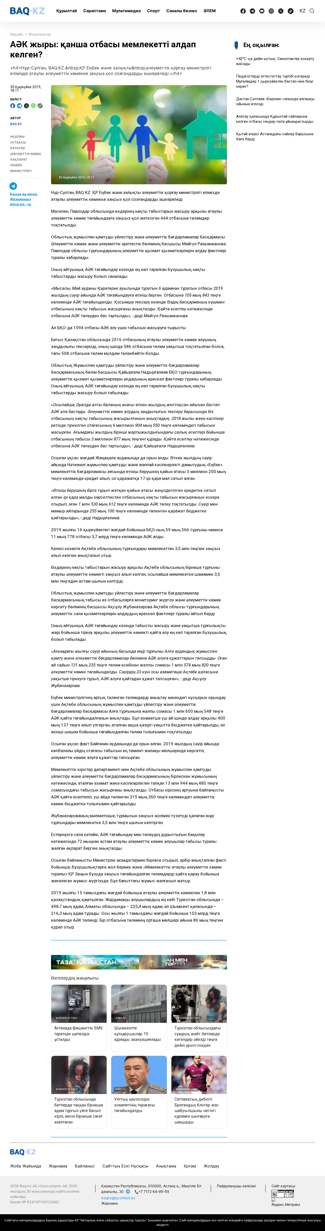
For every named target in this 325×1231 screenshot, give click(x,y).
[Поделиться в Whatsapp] (33, 105)
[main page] (27, 11)
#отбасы (18, 142)
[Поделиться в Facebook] (12, 105)
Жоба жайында (25, 1165)
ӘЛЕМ (210, 10)
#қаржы (17, 137)
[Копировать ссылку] (40, 105)
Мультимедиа (126, 10)
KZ (303, 10)
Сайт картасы (283, 1186)
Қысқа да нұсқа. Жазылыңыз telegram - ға (24, 199)
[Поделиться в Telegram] (19, 105)
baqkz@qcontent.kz (118, 1198)
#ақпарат (18, 160)
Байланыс (85, 1165)
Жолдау (211, 1165)
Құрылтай (66, 10)
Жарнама (58, 1165)
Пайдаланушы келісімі (236, 1186)
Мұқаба (16, 34)
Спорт (153, 10)
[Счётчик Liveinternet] (282, 1193)
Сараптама (94, 10)
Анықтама (166, 1165)
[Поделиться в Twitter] (26, 105)
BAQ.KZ (16, 124)
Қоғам (190, 1165)
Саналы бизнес (181, 10)
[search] (312, 11)
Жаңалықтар (39, 34)
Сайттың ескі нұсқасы (125, 1165)
